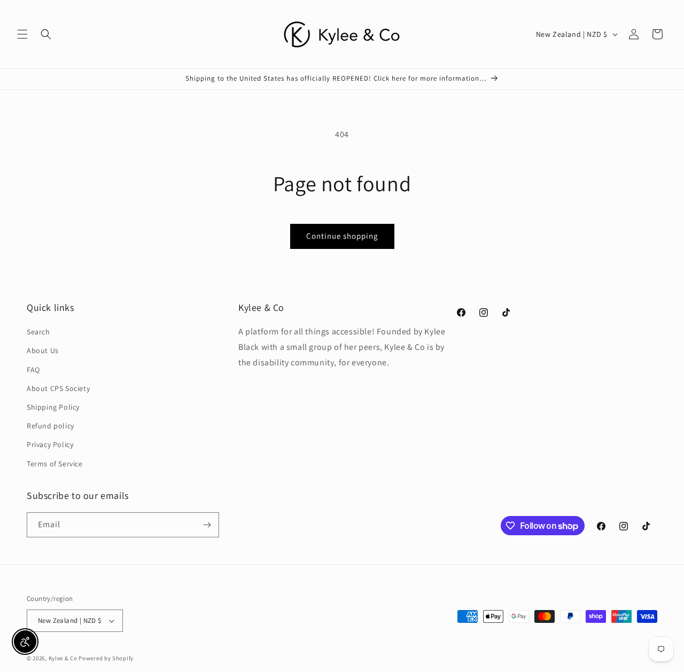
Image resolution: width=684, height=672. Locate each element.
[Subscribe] (207, 524)
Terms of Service (55, 463)
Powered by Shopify (106, 658)
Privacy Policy (50, 444)
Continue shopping (342, 236)
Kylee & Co (63, 658)
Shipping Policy (53, 407)
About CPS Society (58, 388)
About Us (43, 350)
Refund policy (50, 426)
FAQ (33, 369)
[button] (22, 34)
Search (38, 332)
